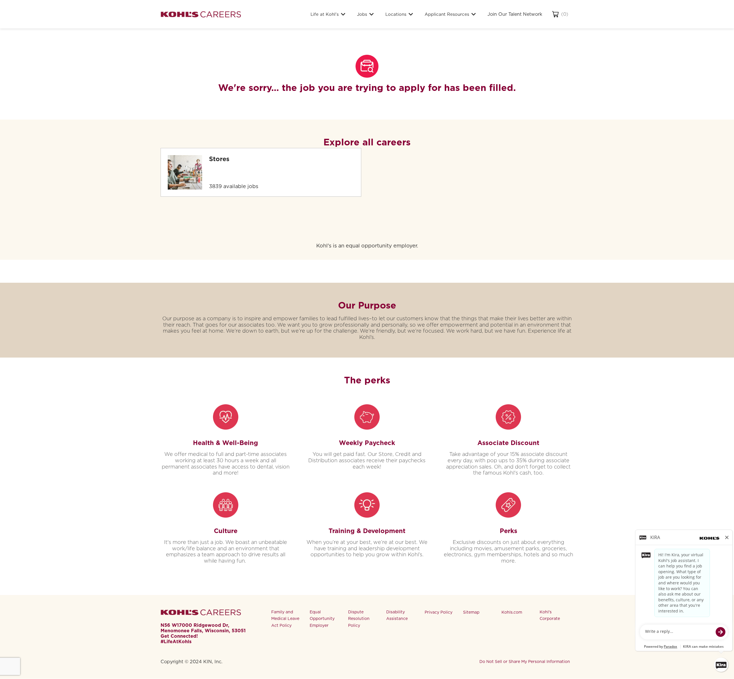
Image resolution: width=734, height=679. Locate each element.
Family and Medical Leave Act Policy (285, 619)
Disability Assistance (397, 615)
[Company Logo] (201, 14)
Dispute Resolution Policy (359, 619)
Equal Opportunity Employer (322, 619)
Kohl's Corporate (550, 615)
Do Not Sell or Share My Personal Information (524, 661)
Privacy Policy (438, 612)
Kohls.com (511, 612)
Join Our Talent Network (514, 14)
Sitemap (471, 612)
